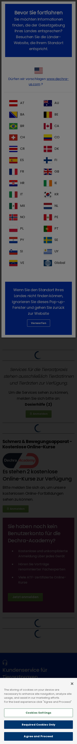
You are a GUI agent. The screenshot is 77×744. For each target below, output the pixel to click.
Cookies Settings (38, 713)
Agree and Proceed (38, 736)
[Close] (72, 683)
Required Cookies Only (38, 725)
